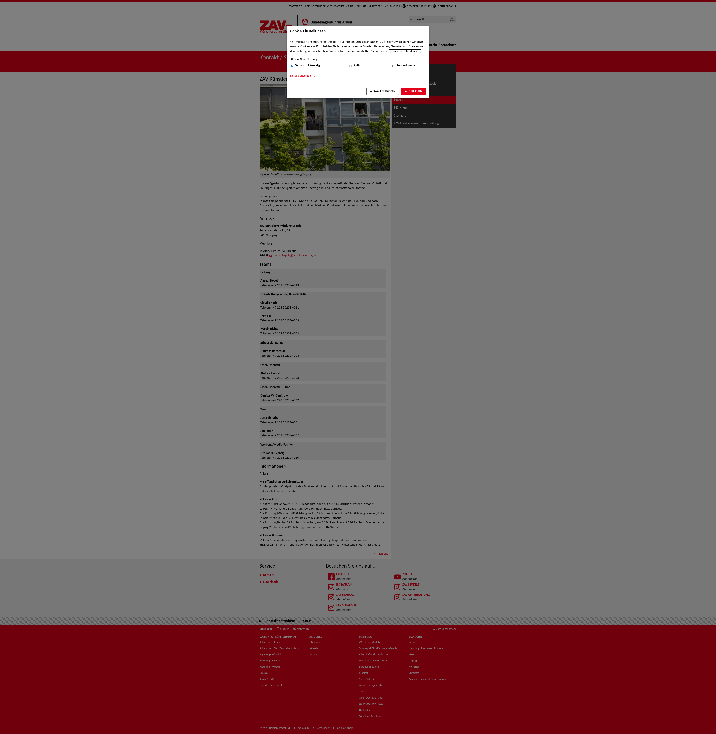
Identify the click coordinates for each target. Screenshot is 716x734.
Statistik (358, 65)
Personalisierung (406, 65)
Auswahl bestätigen (382, 91)
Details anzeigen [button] (300, 75)
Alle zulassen (413, 91)
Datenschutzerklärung (406, 51)
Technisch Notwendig (307, 65)
